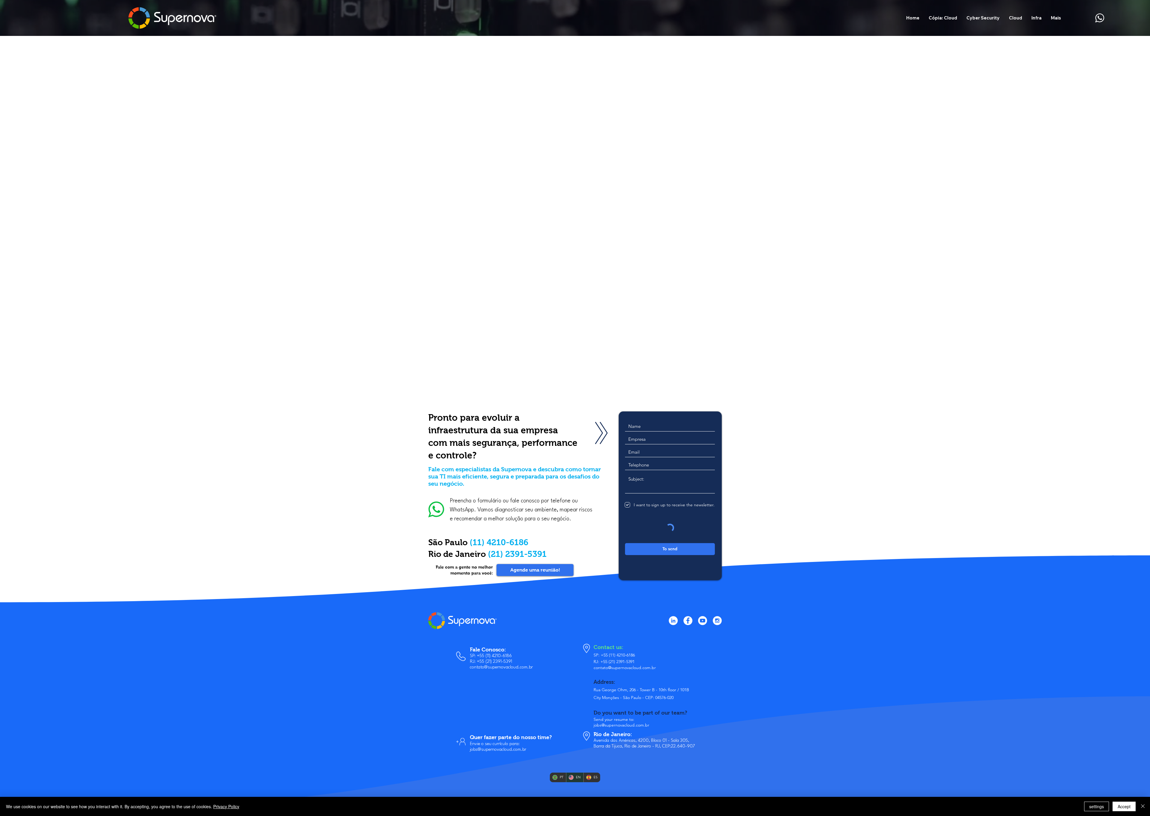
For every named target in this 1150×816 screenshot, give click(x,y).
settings (1096, 806)
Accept (1124, 806)
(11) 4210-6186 (499, 542)
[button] (1015, 18)
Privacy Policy (226, 806)
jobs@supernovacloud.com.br (498, 749)
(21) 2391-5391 (517, 554)
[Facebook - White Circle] (687, 620)
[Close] (1142, 806)
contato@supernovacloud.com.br (501, 667)
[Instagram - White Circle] (717, 620)
